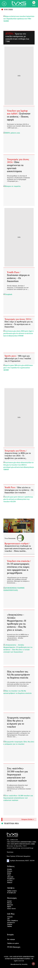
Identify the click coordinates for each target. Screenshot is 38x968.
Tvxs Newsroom (10, 538)
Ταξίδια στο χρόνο (13, 943)
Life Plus (11, 914)
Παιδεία (9, 924)
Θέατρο (9, 903)
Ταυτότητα (10, 852)
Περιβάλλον (11, 878)
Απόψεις (11, 888)
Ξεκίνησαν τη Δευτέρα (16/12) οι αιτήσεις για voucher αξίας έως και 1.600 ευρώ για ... (19, 126)
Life (8, 918)
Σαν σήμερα (11, 939)
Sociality (24, 964)
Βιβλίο (9, 906)
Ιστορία (10, 935)
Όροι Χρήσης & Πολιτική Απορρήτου (18, 856)
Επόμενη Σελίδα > (28, 819)
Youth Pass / (11, 487)
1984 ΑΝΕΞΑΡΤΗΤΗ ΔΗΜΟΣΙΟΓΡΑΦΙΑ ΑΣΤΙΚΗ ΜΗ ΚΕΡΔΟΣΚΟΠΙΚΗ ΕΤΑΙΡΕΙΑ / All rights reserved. (19, 958)
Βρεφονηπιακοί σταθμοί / (17, 544)
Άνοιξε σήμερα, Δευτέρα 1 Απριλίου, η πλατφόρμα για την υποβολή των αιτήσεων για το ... (18, 287)
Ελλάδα (9, 869)
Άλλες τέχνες (11, 908)
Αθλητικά (10, 877)
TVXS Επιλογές (13, 947)
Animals (10, 917)
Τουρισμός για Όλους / (16, 451)
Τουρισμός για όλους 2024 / (18, 319)
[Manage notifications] (33, 963)
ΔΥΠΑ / (10, 33)
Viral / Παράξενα (12, 920)
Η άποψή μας (11, 892)
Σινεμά (9, 901)
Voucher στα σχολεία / (19, 561)
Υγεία (9, 875)
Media (9, 873)
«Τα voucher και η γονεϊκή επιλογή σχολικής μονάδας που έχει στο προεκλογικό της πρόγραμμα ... (19, 684)
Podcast (9, 882)
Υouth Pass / (13, 272)
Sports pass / (11, 356)
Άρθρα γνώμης (12, 891)
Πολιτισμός (12, 898)
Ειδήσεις (11, 866)
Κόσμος (9, 871)
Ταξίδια (9, 926)
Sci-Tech (9, 880)
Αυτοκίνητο (11, 922)
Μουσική (10, 905)
